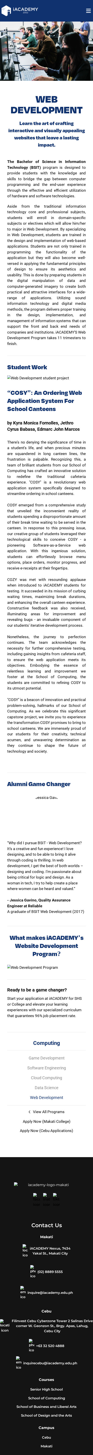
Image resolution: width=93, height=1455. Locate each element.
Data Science (46, 1087)
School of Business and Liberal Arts (46, 1406)
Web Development (46, 1097)
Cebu (46, 1437)
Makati (46, 1446)
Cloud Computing (46, 1077)
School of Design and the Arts (46, 1415)
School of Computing (46, 1398)
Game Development (47, 1058)
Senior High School (46, 1389)
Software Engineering (46, 1068)
